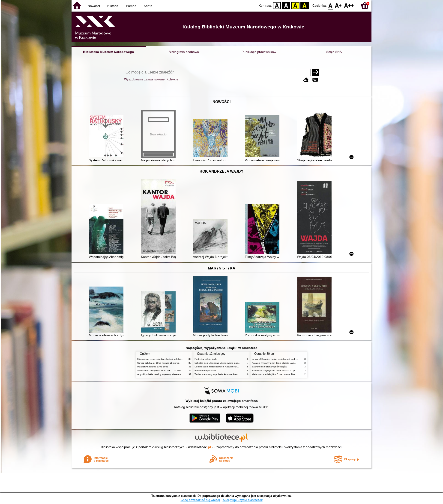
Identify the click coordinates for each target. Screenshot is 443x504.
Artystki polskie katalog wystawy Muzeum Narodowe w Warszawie (172, 374)
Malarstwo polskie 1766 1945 (152, 366)
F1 (338, 5)
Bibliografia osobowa (184, 52)
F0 (330, 5)
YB (295, 5)
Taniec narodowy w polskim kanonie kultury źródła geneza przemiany (231, 374)
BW (286, 5)
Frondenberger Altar (205, 370)
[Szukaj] (315, 72)
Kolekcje (172, 79)
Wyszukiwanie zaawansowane (144, 79)
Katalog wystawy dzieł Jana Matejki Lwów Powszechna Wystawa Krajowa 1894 (294, 363)
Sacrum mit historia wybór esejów (269, 366)
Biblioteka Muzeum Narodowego (108, 52)
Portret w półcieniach (206, 359)
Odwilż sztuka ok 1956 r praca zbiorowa (158, 363)
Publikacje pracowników (259, 52)
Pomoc (131, 6)
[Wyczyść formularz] (306, 80)
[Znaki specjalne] (315, 80)
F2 (349, 5)
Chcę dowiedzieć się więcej (200, 500)
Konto (148, 6)
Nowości (94, 6)
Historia (112, 6)
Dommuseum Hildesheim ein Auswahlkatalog (218, 366)
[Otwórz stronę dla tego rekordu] (107, 136)
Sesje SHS (334, 52)
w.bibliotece (199, 447)
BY (304, 5)
